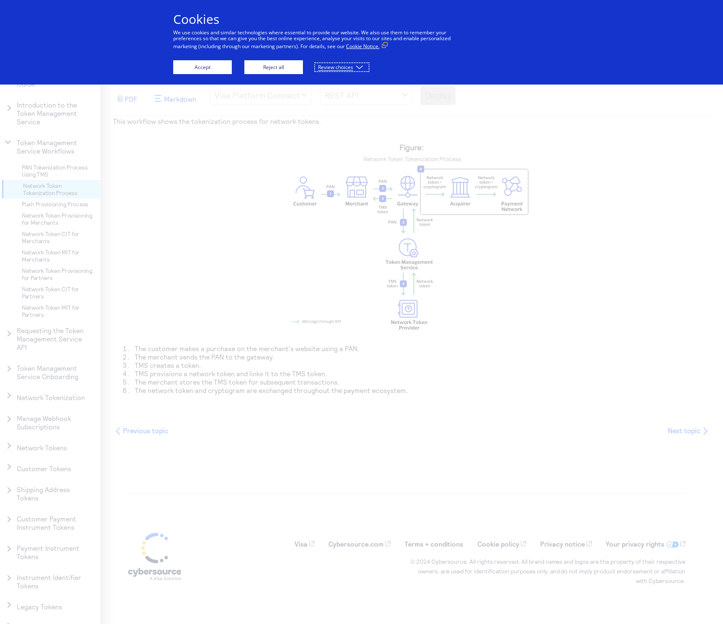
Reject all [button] (273, 67)
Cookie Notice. (362, 46)
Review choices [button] (335, 67)
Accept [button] (202, 67)
